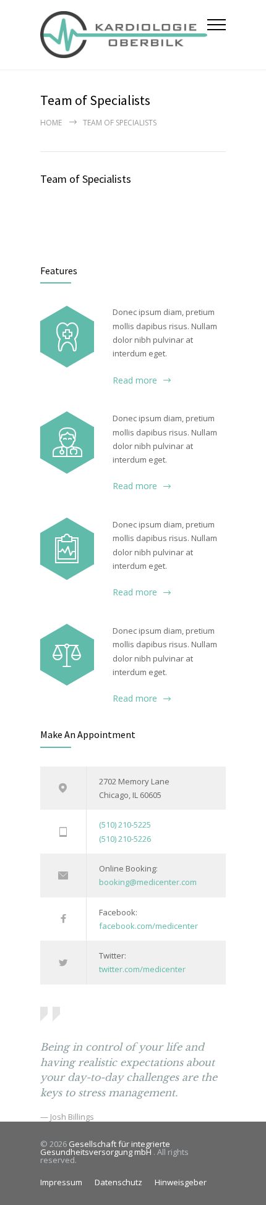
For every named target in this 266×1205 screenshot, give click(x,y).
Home (51, 122)
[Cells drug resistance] (67, 442)
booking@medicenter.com (148, 882)
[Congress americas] (67, 548)
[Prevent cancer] (67, 654)
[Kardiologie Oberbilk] (123, 34)
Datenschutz (118, 1182)
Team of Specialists (85, 179)
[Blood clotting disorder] (67, 336)
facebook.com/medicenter (148, 925)
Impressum (61, 1182)
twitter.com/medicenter (142, 969)
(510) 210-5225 (125, 824)
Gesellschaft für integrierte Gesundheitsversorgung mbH (105, 1147)
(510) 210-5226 (125, 838)
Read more (135, 380)
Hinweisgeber (181, 1182)
